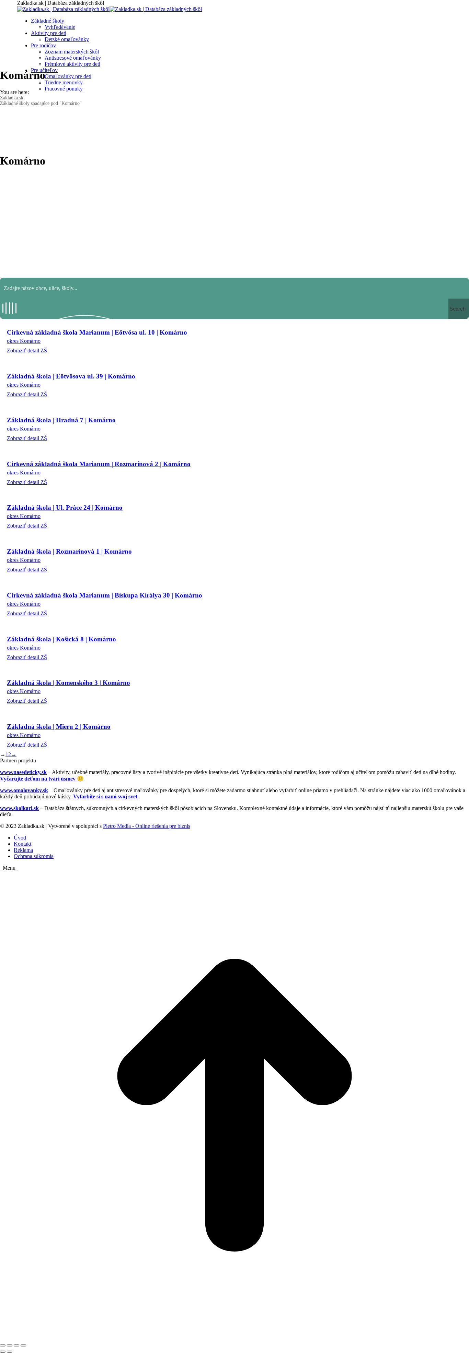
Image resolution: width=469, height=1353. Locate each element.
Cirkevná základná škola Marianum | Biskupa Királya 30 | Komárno (104, 595)
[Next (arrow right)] (9, 1352)
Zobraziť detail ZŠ (27, 350)
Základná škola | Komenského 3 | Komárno (68, 682)
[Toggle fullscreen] (16, 1345)
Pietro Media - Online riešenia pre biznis (146, 826)
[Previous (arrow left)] (2, 1352)
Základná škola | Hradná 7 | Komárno (61, 420)
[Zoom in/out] (23, 1345)
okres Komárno (24, 341)
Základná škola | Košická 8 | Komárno (61, 639)
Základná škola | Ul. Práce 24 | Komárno (65, 507)
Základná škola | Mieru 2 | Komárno (59, 726)
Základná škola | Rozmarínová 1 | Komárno (69, 551)
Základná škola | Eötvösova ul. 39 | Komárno (71, 376)
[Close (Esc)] (2, 1345)
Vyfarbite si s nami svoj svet (105, 796)
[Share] (9, 1345)
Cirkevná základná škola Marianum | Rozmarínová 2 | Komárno (99, 464)
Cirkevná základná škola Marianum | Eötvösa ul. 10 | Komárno (97, 332)
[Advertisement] (234, 223)
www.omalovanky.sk (24, 790)
